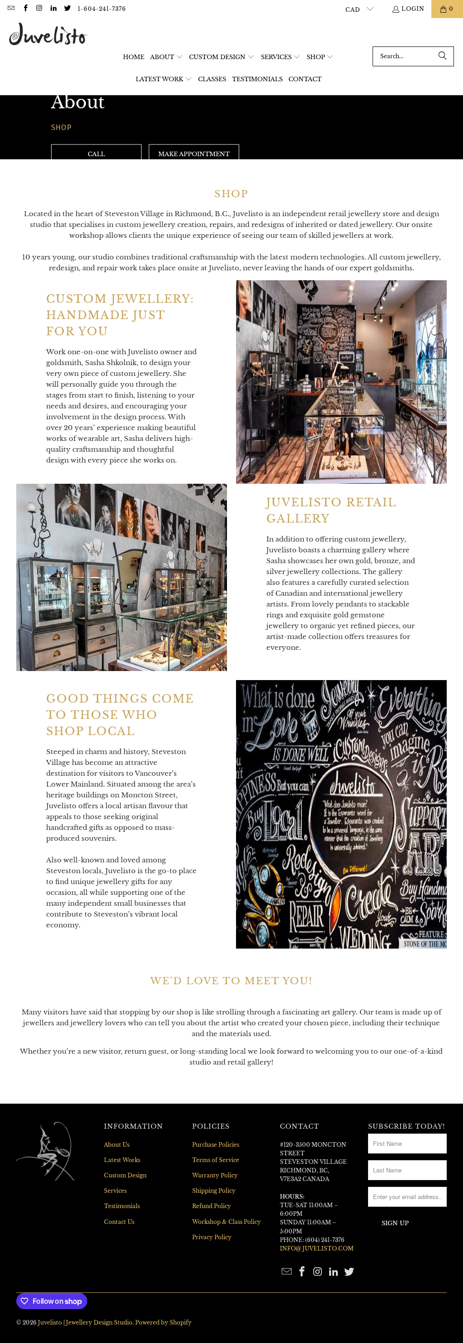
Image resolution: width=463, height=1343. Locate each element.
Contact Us (119, 1221)
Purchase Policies (215, 1144)
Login (413, 8)
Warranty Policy (215, 1175)
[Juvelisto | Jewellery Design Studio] (48, 34)
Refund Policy (211, 1206)
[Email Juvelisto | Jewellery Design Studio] (10, 8)
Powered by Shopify (163, 1322)
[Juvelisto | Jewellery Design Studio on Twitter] (67, 8)
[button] (166, 57)
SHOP (61, 126)
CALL (96, 154)
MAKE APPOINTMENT (194, 154)
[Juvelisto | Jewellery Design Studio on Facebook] (24, 8)
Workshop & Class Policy (226, 1221)
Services (115, 1190)
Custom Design (125, 1175)
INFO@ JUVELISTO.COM (317, 1248)
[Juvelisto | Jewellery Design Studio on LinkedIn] (53, 8)
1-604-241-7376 (102, 8)
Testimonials (122, 1206)
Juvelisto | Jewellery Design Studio (85, 1322)
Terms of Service (215, 1160)
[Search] (442, 56)
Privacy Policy (212, 1237)
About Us (116, 1144)
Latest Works (122, 1160)
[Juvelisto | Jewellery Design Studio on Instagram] (39, 8)
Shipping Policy (214, 1190)
